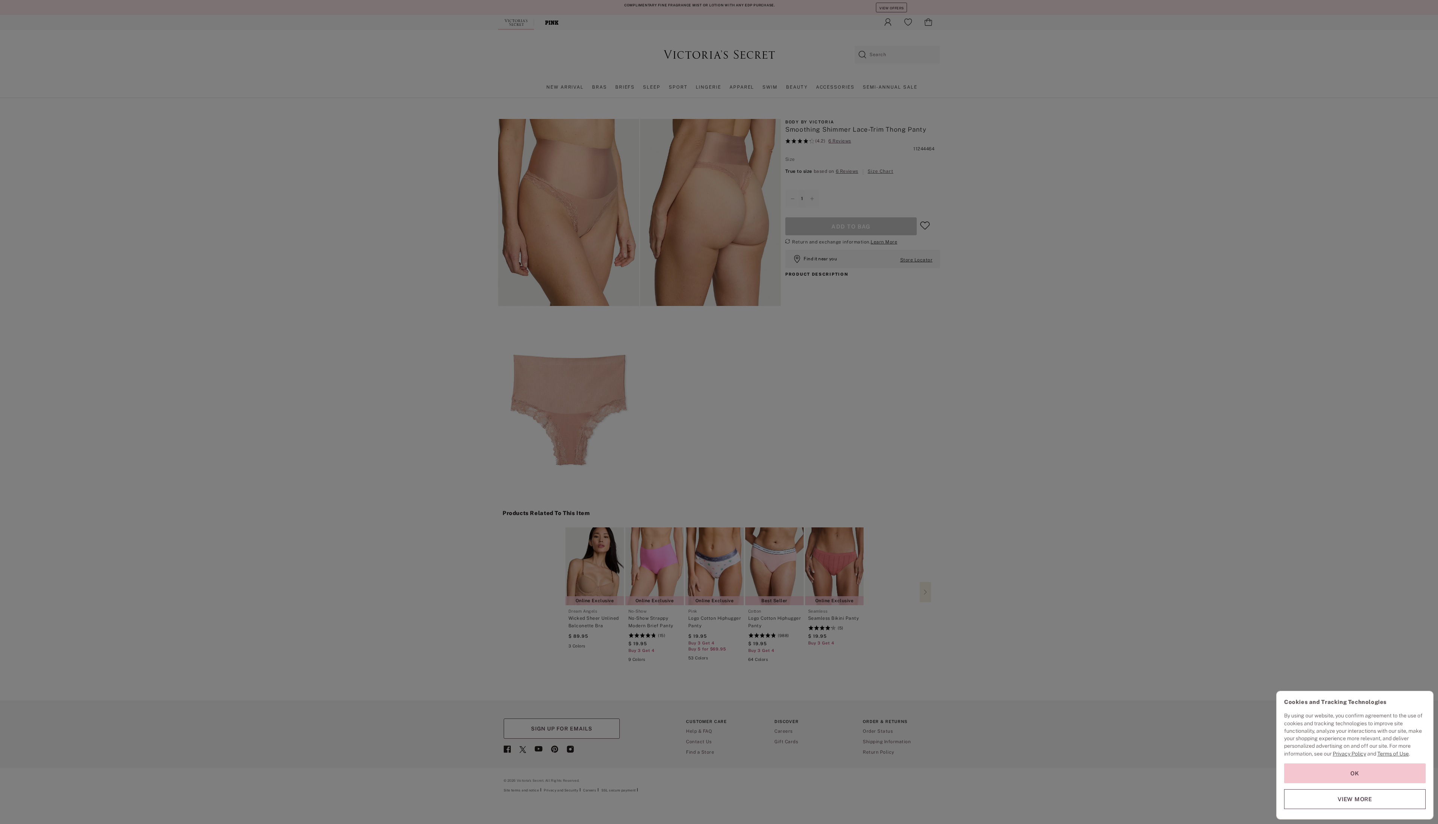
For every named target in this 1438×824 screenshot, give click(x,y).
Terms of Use (1393, 754)
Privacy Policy (1349, 754)
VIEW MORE (1355, 799)
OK (1354, 773)
